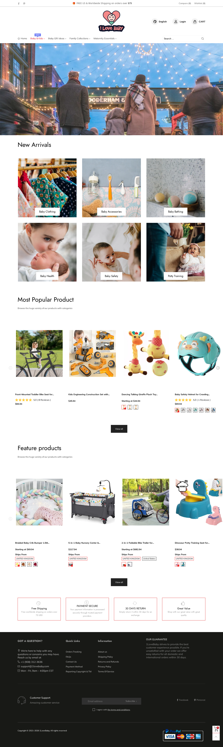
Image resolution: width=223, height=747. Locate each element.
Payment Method (74, 666)
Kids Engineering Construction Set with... (89, 394)
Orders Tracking (73, 651)
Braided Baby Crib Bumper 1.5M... (32, 542)
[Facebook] (19, 3)
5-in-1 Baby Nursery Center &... (84, 542)
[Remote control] (136, 407)
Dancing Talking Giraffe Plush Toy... (140, 394)
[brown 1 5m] (23, 564)
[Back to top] (216, 736)
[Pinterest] (24, 3)
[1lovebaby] (111, 21)
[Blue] (183, 564)
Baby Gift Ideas (56, 38)
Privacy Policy (104, 666)
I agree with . (113, 709)
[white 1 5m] (29, 564)
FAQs (68, 656)
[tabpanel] (111, 89)
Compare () (185, 3)
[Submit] (202, 38)
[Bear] (177, 410)
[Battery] (124, 407)
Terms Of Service (106, 671)
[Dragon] (195, 410)
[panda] (183, 410)
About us (102, 651)
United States (149, 558)
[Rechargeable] (130, 407)
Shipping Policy (105, 656)
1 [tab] (109, 132)
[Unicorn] (201, 410)
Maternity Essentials (104, 38)
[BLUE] (130, 564)
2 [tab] (114, 132)
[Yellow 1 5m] (17, 564)
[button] (10, 368)
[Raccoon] (207, 410)
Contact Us (71, 661)
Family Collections (79, 38)
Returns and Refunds (108, 661)
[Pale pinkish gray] (177, 564)
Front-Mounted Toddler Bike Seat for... (34, 394)
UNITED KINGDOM (24, 558)
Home (24, 38)
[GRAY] (70, 564)
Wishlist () (199, 3)
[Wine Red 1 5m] (35, 564)
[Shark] (213, 410)
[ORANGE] (124, 564)
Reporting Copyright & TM (78, 671)
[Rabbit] (189, 410)
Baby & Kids (37, 38)
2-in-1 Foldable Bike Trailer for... (138, 542)
